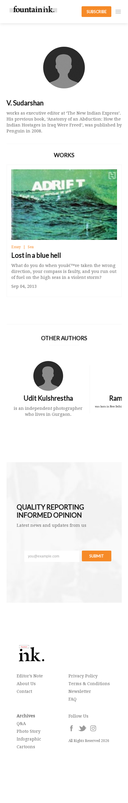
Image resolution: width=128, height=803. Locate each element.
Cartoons (26, 746)
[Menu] (118, 12)
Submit (96, 556)
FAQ (72, 699)
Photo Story (28, 731)
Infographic (29, 739)
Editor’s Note (30, 676)
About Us (26, 683)
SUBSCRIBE (97, 11)
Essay (16, 247)
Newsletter (79, 691)
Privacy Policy (83, 676)
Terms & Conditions (89, 683)
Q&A (21, 723)
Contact (24, 691)
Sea (31, 247)
